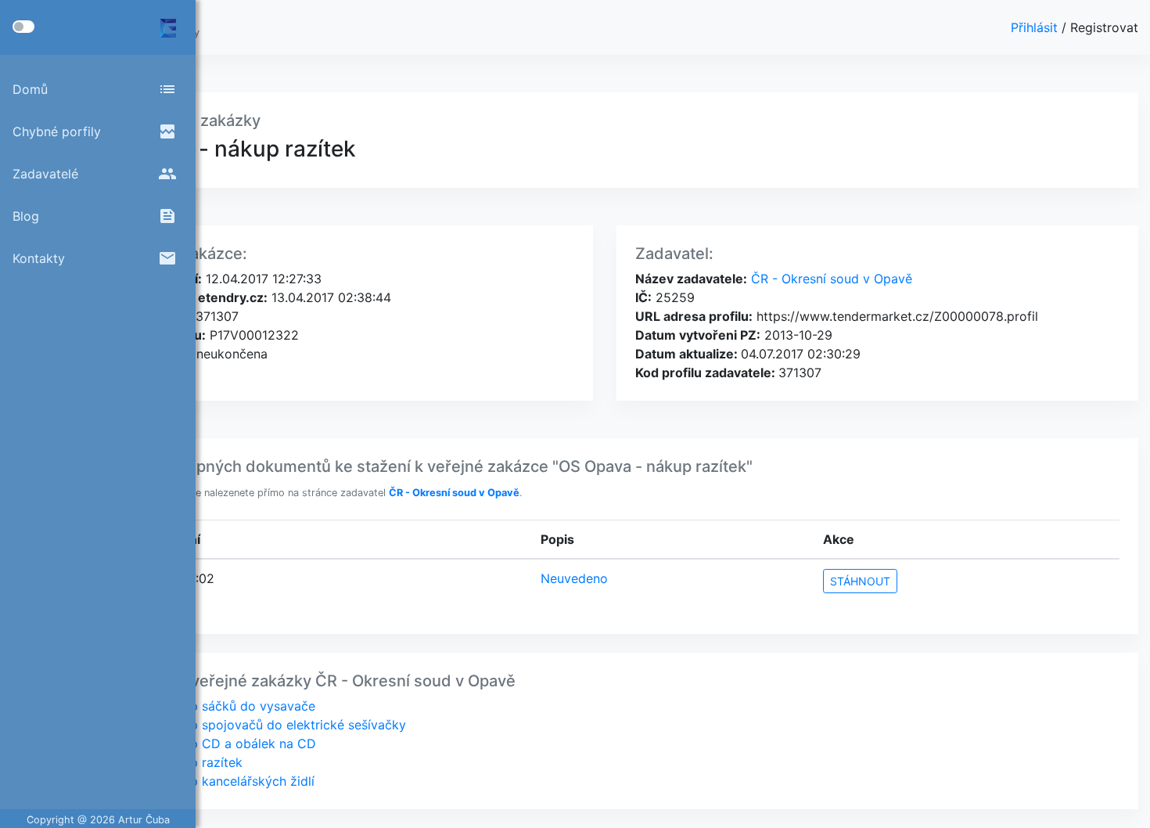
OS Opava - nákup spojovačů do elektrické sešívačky (247, 725)
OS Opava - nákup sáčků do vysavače (202, 706)
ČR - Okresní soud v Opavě (829, 278)
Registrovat (1104, 27)
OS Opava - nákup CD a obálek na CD (202, 743)
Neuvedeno (574, 578)
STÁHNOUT (860, 581)
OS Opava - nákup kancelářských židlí (201, 781)
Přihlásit (1036, 27)
